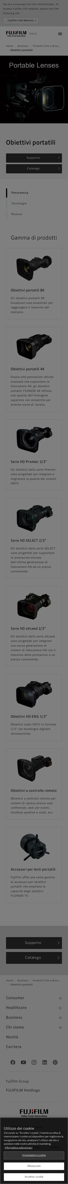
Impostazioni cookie (34, 1155)
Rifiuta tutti (34, 1166)
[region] (34, 1150)
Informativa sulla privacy (18, 1148)
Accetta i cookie (34, 1177)
